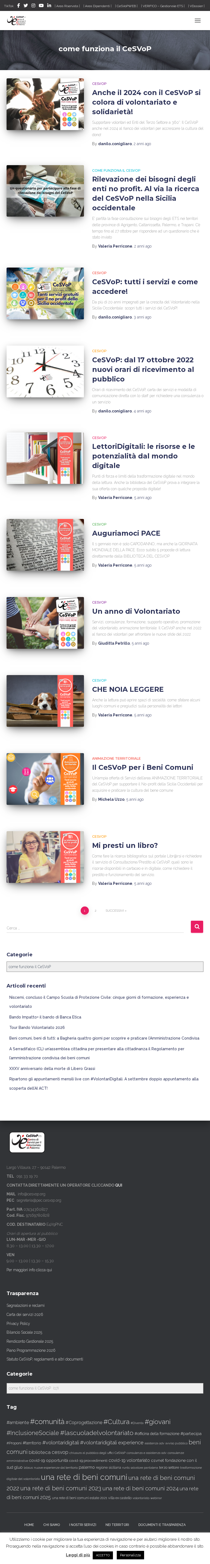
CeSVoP (99, 84)
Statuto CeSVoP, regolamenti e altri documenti (45, 1359)
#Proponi (14, 1443)
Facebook (18, 6)
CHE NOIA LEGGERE (128, 689)
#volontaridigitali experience (112, 1442)
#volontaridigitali (60, 1442)
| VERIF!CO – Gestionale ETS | (163, 6)
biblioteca (40, 1452)
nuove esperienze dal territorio (56, 1468)
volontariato (141, 1498)
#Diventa (137, 1423)
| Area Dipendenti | (97, 6)
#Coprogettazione (84, 1422)
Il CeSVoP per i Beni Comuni (142, 767)
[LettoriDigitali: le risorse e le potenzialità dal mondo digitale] (45, 458)
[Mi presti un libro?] (45, 857)
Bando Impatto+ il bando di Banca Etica (45, 1017)
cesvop (60, 1452)
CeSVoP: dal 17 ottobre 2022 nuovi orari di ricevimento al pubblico (143, 369)
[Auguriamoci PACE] (45, 544)
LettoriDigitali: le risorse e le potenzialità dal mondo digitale (143, 456)
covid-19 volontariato (129, 1460)
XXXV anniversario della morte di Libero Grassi (52, 1068)
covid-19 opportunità (48, 1460)
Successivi (115, 910)
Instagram (33, 6)
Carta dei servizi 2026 (25, 1314)
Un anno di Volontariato (136, 611)
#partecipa (191, 1433)
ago (142, 144)
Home (29, 1525)
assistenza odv (154, 1443)
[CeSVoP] (19, 20)
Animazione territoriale (116, 758)
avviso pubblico (176, 1443)
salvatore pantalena (144, 1467)
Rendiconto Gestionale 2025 (30, 1341)
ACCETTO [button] (103, 1555)
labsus (28, 1468)
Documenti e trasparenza (162, 1525)
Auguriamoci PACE (126, 533)
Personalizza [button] (130, 1555)
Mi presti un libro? (125, 845)
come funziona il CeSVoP (116, 170)
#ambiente (18, 1422)
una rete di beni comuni (84, 1477)
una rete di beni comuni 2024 (140, 1488)
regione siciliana (108, 1468)
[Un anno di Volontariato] (45, 622)
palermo (87, 1467)
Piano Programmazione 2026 (31, 1350)
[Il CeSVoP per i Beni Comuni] (45, 779)
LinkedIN (49, 6)
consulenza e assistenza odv (147, 1453)
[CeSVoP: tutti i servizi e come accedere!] (45, 293)
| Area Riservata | (67, 6)
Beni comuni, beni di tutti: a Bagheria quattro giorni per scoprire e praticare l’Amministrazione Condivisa (104, 1038)
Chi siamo (51, 1525)
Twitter (26, 6)
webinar (156, 1498)
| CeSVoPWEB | (126, 6)
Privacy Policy (18, 1323)
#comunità (47, 1421)
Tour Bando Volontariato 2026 (37, 1027)
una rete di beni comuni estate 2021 (79, 1498)
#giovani (158, 1422)
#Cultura (116, 1422)
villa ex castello (120, 1498)
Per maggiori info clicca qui (29, 1270)
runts (126, 1468)
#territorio (32, 1442)
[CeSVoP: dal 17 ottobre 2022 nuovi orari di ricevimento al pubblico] (45, 371)
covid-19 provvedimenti (88, 1461)
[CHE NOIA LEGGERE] (45, 701)
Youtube (41, 6)
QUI (118, 1185)
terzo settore (169, 1467)
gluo (18, 1467)
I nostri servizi (82, 1525)
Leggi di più (78, 1554)
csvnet (157, 1460)
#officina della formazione (157, 1433)
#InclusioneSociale (33, 1433)
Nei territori (117, 1525)
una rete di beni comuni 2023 (60, 1488)
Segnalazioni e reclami (26, 1305)
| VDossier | (196, 6)
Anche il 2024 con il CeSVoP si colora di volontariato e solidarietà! (146, 102)
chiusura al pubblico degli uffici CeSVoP (97, 1453)
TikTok (9, 6)
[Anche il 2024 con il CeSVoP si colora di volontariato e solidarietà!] (45, 104)
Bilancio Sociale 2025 (24, 1332)
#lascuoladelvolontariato (96, 1432)
